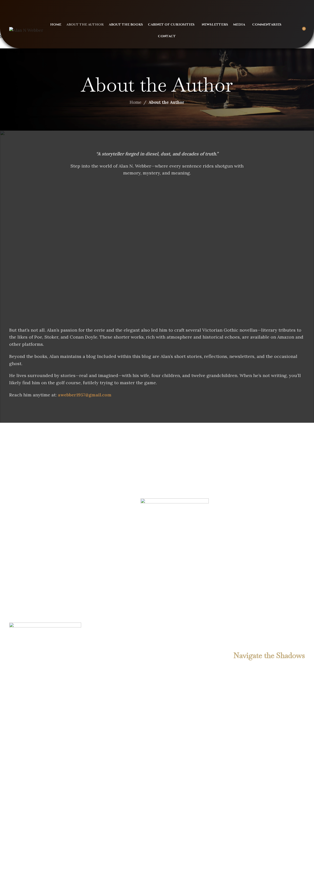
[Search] (292, 30)
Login (289, 6)
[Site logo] (26, 30)
